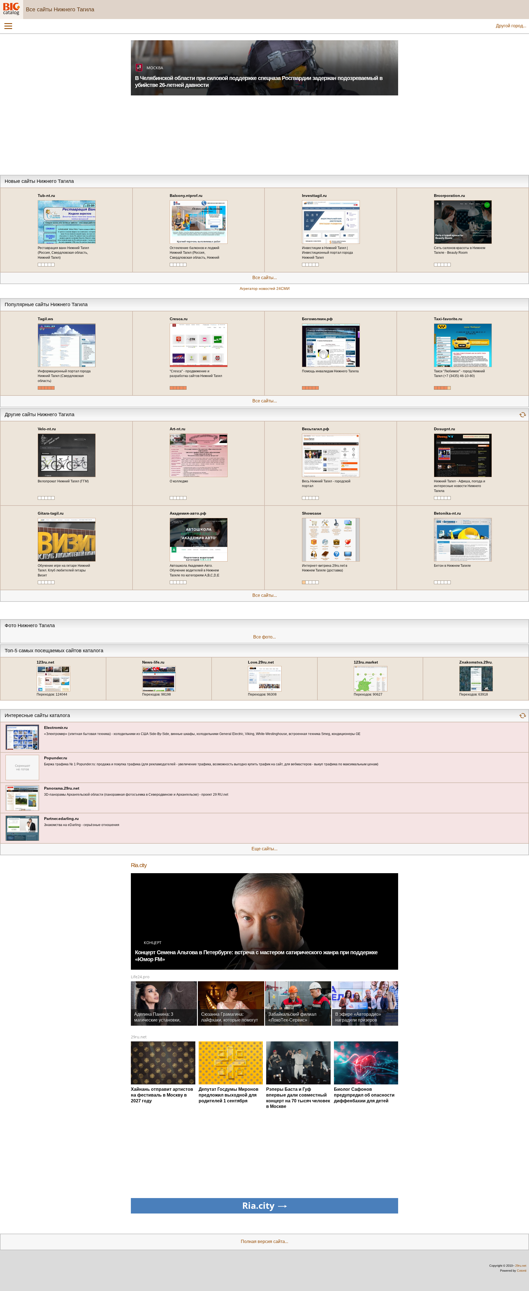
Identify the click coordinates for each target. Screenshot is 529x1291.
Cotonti (521, 1270)
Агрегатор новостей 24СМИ (265, 288)
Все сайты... (264, 277)
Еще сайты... (264, 848)
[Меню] (8, 26)
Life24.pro (140, 976)
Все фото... (264, 637)
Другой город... (511, 25)
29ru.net (139, 1036)
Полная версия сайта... (264, 1241)
